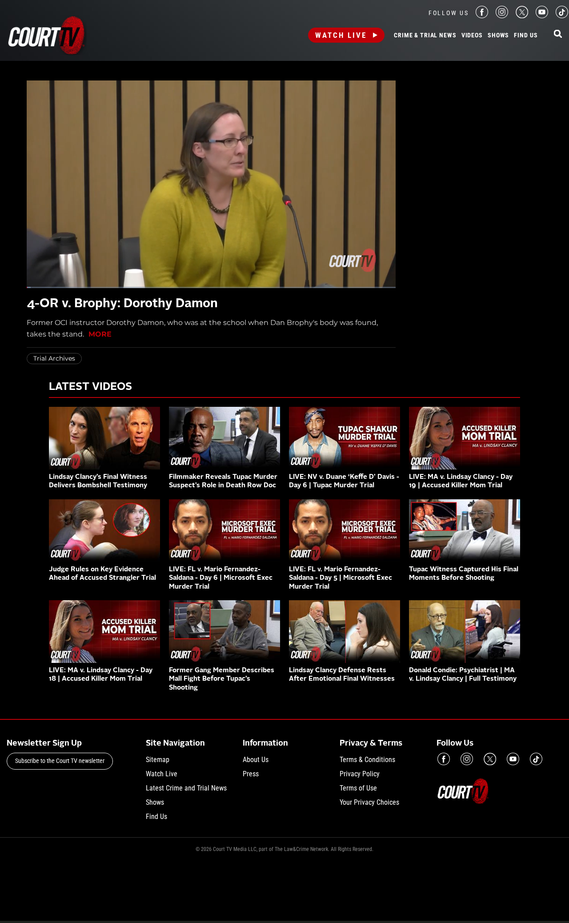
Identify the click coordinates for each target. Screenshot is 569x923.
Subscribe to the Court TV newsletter (59, 760)
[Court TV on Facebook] (482, 16)
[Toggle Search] (558, 34)
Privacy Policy (360, 774)
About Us (255, 759)
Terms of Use (358, 788)
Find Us (525, 35)
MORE (100, 334)
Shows (498, 35)
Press (251, 774)
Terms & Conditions (367, 759)
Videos (472, 35)
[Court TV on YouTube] (542, 16)
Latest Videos (90, 387)
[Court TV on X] (522, 16)
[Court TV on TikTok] (562, 16)
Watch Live (341, 35)
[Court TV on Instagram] (502, 16)
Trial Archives (54, 358)
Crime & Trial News (425, 35)
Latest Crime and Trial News (186, 788)
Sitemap (157, 759)
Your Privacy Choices (369, 802)
